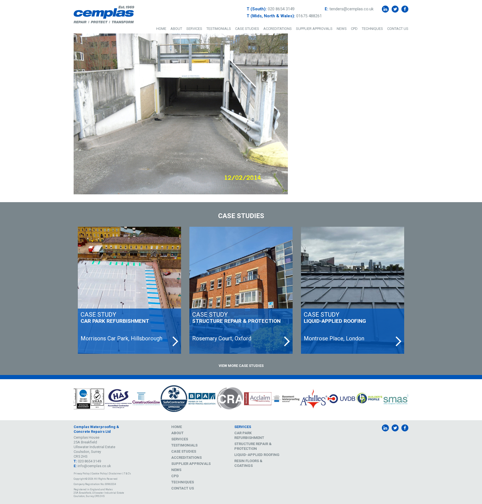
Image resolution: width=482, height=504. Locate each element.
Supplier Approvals (314, 29)
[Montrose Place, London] (352, 290)
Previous (69, 399)
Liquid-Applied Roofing (256, 455)
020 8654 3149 (281, 8)
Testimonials (218, 29)
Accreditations (277, 29)
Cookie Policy (99, 473)
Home (161, 29)
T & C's (127, 473)
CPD (354, 29)
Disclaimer (115, 473)
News (342, 29)
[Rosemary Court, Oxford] (241, 290)
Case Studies (247, 29)
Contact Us (397, 29)
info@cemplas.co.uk (94, 466)
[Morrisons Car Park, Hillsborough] (129, 290)
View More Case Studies (241, 366)
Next (412, 399)
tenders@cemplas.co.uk (351, 8)
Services (194, 29)
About (176, 29)
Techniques (372, 29)
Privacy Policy (82, 473)
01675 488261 (309, 15)
